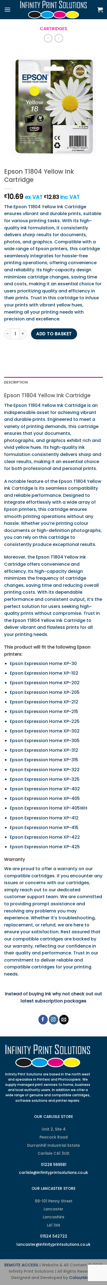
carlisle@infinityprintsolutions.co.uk (53, 1172)
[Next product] (48, 38)
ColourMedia (82, 1277)
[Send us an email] (64, 1019)
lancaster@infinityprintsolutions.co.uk (53, 1244)
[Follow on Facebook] (43, 1019)
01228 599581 (53, 1164)
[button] (7, 9)
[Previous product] (59, 38)
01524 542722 (53, 1236)
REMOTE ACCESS (21, 1265)
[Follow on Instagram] (53, 1019)
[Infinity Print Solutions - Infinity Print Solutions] (53, 9)
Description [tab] (16, 382)
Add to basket (54, 334)
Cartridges (53, 29)
